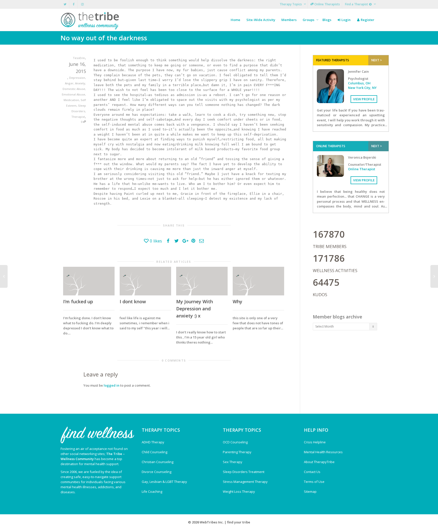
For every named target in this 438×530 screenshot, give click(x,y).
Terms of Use (314, 481)
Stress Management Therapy (245, 481)
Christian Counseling (157, 462)
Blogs (326, 19)
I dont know (133, 301)
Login (346, 19)
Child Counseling (154, 452)
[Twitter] (65, 4)
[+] (89, 281)
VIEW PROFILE (364, 99)
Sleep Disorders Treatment (243, 471)
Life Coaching (152, 491)
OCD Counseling (235, 442)
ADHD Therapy (153, 442)
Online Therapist (361, 169)
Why (237, 301)
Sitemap (310, 491)
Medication (71, 100)
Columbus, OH (359, 83)
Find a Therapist (357, 4)
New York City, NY (362, 87)
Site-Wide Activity (260, 19)
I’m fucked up (78, 301)
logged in (111, 385)
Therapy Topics (291, 4)
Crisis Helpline (315, 442)
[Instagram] (82, 4)
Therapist (78, 117)
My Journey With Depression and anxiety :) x (194, 308)
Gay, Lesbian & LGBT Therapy (164, 481)
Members (289, 19)
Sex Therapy (232, 462)
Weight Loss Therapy (239, 491)
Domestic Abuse (74, 89)
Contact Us (312, 471)
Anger (69, 83)
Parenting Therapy (237, 452)
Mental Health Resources (323, 452)
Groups (309, 19)
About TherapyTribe (319, 462)
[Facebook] (73, 4)
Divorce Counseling (156, 471)
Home (235, 19)
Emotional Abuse (73, 94)
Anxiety (80, 83)
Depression (77, 78)
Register (367, 19)
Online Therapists (327, 4)
